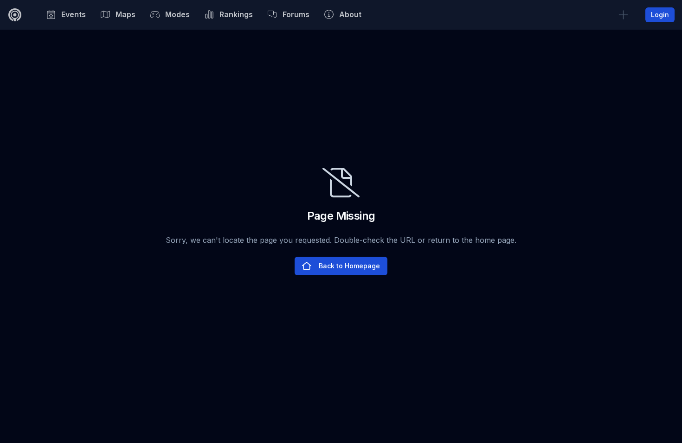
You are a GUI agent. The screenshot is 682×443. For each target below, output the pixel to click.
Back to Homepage (349, 266)
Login (660, 15)
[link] (623, 15)
